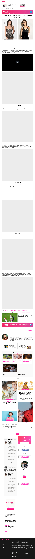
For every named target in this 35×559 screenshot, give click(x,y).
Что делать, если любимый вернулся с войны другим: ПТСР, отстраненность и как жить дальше (10, 515)
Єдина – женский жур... (25, 449)
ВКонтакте (28, 312)
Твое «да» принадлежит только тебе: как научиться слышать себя (9, 423)
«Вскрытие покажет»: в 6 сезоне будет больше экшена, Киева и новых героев (24, 473)
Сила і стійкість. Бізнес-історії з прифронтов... (12, 5)
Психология (9, 401)
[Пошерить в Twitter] (5, 331)
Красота (26, 422)
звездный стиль (7, 328)
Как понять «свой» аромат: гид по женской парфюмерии (25, 424)
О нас (2, 543)
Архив (3, 547)
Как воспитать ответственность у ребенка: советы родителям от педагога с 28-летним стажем (10, 521)
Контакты (3, 544)
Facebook (23, 312)
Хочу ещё (17, 434)
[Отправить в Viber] (8, 331)
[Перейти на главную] (4, 1)
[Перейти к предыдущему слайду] (2, 5)
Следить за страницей (24, 450)
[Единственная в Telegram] (5, 549)
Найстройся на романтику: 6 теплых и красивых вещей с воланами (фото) (17, 310)
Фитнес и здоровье (7, 525)
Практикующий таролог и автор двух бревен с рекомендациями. (12, 467)
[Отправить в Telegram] (7, 331)
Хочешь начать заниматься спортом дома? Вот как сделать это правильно (10, 528)
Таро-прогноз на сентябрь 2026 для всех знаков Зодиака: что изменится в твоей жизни (26, 393)
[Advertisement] (17, 193)
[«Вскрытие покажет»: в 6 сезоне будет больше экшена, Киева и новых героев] (24, 465)
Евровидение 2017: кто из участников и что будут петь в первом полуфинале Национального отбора (22, 347)
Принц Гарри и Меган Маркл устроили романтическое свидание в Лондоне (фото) (12, 347)
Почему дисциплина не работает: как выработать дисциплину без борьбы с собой (9, 404)
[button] (28, 1)
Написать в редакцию (29, 330)
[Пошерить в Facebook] (3, 331)
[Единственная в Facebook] (2, 549)
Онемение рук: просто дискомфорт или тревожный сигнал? (10, 534)
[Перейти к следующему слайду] (32, 5)
